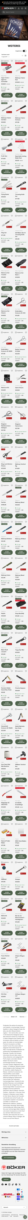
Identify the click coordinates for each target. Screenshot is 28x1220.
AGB (11, 1216)
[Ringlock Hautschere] (21, 414)
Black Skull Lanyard (4, 650)
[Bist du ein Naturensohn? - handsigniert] (21, 906)
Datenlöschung (14, 1214)
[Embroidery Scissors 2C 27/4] (21, 301)
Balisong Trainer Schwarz (20, 119)
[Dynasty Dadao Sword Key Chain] (7, 678)
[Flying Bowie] (7, 184)
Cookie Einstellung (6, 1214)
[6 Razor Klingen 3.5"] (21, 946)
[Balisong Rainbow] (7, 529)
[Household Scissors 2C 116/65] (7, 716)
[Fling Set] (7, 223)
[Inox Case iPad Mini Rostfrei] (7, 754)
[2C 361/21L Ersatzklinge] (21, 793)
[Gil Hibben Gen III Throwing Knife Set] (21, 223)
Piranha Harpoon (20, 688)
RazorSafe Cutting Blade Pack (20, 157)
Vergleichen (18, 51)
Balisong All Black (20, 539)
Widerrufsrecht (5, 1216)
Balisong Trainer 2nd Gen (6, 119)
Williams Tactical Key (20, 765)
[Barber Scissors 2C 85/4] (21, 339)
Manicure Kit (5, 387)
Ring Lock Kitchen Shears (6, 465)
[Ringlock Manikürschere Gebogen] (7, 414)
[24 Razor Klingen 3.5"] (21, 984)
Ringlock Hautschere (18, 425)
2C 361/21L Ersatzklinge (19, 803)
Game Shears (19, 387)
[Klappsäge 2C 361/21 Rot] (7, 793)
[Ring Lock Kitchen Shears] (7, 454)
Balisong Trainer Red (20, 79)
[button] (22, 8)
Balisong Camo (5, 575)
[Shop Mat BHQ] (21, 603)
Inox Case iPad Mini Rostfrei (5, 765)
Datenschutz (22, 1214)
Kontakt (6, 1179)
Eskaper (17, 879)
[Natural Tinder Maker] (7, 831)
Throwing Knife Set (19, 195)
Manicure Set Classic (5, 312)
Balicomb (4, 915)
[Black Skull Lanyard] (7, 640)
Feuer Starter (5, 956)
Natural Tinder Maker (5, 842)
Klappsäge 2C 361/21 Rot (5, 803)
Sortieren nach (5, 54)
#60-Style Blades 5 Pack (20, 842)
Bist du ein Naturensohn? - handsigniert (20, 917)
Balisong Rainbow (6, 538)
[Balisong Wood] (21, 492)
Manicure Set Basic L (19, 274)
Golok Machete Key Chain (19, 727)
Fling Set (4, 232)
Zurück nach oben (14, 1126)
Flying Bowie (5, 194)
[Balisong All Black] (21, 529)
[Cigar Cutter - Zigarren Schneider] (7, 68)
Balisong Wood (19, 502)
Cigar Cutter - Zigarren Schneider (5, 79)
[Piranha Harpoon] (21, 678)
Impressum (15, 1216)
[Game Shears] (21, 378)
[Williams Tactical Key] (21, 754)
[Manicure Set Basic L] (21, 263)
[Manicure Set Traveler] (7, 263)
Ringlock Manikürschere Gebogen (5, 426)
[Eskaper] (21, 869)
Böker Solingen (8, 1212)
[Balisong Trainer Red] (21, 68)
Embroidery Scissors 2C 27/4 (20, 312)
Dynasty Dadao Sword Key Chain (6, 689)
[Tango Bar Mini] (21, 640)
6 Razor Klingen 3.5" (20, 957)
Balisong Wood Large (19, 576)
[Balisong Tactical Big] (21, 454)
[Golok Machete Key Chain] (21, 716)
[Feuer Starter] (7, 946)
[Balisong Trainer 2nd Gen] (7, 108)
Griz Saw (3, 994)
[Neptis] (7, 603)
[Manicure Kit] (7, 378)
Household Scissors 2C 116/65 (7, 727)
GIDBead (3, 879)
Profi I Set (4, 156)
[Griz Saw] (7, 984)
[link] (6, 1017)
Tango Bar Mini (19, 650)
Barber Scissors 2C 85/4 (20, 350)
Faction (3, 502)
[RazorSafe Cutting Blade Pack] (21, 146)
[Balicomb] (7, 906)
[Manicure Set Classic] (7, 301)
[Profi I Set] (7, 146)
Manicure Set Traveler (5, 273)
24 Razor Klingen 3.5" (20, 995)
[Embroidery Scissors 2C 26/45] (7, 339)
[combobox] (14, 12)
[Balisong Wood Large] (21, 565)
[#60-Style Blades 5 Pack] (21, 831)
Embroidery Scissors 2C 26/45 (6, 350)
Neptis (3, 613)
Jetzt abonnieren (9, 1157)
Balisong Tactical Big (20, 465)
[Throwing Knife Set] (21, 184)
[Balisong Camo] (7, 565)
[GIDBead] (7, 869)
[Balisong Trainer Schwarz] (21, 108)
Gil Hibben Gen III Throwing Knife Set (20, 234)
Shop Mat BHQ (19, 613)
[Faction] (7, 492)
